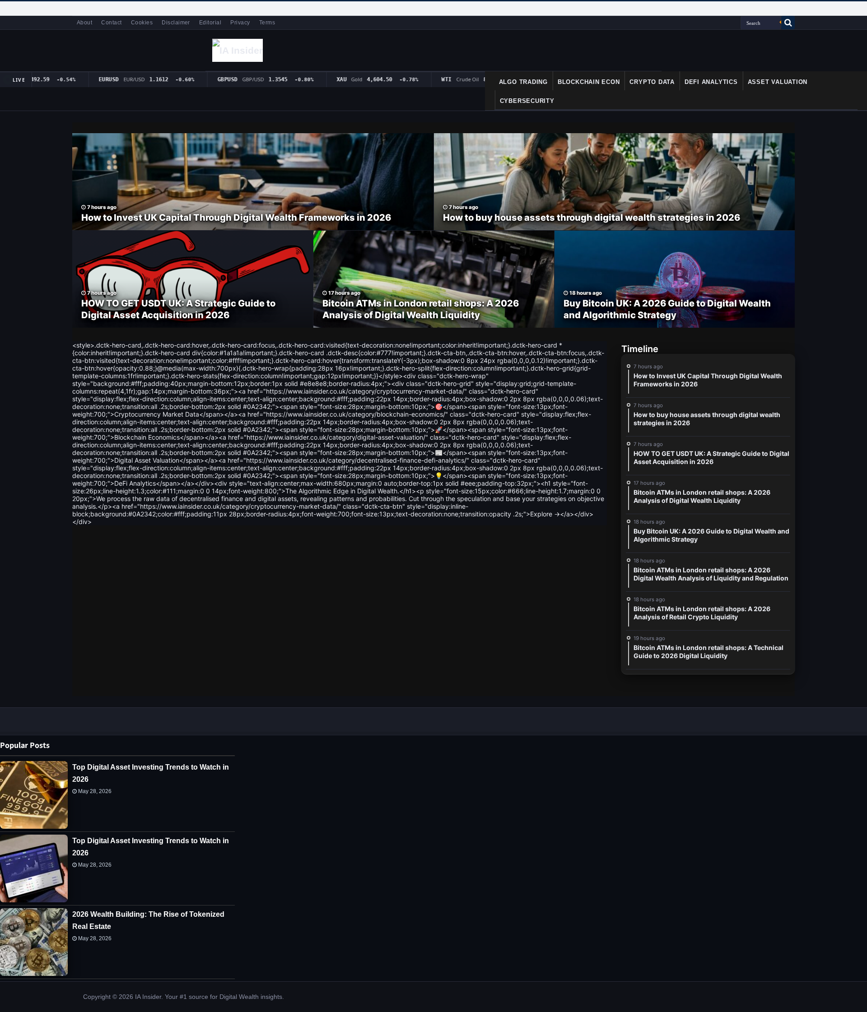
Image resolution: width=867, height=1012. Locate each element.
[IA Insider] (237, 50)
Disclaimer (176, 22)
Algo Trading (523, 82)
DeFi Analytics (711, 82)
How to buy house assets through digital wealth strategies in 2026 (591, 217)
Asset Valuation (778, 82)
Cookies (142, 22)
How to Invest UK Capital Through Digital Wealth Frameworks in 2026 (236, 217)
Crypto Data (651, 82)
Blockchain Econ (589, 82)
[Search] (788, 22)
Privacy (240, 22)
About (84, 22)
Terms (267, 22)
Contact (111, 22)
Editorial (210, 22)
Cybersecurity (527, 100)
